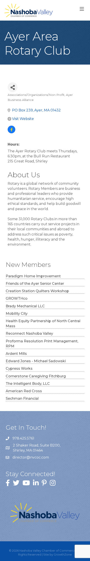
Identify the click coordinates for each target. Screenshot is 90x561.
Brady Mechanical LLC (25, 306)
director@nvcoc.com (30, 457)
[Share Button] (12, 87)
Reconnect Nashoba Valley (29, 333)
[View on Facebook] (11, 132)
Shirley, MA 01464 (37, 447)
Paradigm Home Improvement (33, 276)
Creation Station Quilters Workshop (37, 291)
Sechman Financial (22, 398)
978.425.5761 (23, 438)
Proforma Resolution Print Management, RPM (42, 343)
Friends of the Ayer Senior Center (35, 283)
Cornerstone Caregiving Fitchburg (36, 376)
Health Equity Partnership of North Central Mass (43, 323)
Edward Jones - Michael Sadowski (36, 361)
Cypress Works (19, 368)
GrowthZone (63, 554)
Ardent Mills (16, 354)
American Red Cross (24, 391)
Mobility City (17, 313)
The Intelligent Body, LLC (28, 384)
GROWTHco (17, 298)
